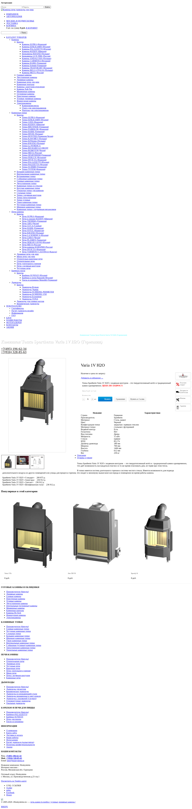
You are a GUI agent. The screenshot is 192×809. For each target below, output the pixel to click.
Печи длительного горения (29, 263)
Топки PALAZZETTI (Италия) (35, 162)
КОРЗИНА (11, 25)
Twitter (9, 788)
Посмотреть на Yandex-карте (14, 781)
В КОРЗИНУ (32, 28)
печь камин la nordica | (40, 802)
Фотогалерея (12, 740)
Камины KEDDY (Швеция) (34, 51)
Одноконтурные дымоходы (18, 701)
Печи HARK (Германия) (33, 228)
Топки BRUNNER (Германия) (35, 127)
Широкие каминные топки (29, 207)
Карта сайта (11, 733)
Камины (15, 40)
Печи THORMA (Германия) (34, 221)
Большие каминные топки (28, 172)
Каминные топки (19, 113)
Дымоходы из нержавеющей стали (21, 694)
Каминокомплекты (30, 106)
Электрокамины (24, 103)
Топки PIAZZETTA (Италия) (35, 164)
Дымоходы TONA (30, 299)
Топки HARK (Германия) (33, 131)
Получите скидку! (183, 384)
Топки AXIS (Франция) (32, 122)
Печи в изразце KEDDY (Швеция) (37, 219)
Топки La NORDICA (31, 146)
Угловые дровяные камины (29, 98)
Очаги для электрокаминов (34, 108)
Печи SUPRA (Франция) (33, 216)
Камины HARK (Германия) (34, 63)
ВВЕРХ (4, 807)
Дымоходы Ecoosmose (32, 296)
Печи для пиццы (13, 719)
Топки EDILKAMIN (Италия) (35, 120)
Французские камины (26, 101)
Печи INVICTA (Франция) (34, 249)
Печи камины (17, 212)
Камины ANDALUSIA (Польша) (36, 58)
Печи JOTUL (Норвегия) (33, 230)
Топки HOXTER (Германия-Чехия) (37, 136)
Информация (17, 313)
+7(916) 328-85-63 (14, 352)
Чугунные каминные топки (29, 205)
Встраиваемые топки (26, 176)
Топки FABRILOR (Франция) (35, 129)
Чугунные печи (24, 268)
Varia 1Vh (7, 573)
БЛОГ (9, 318)
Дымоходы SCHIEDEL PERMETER (38, 292)
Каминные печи (13, 678)
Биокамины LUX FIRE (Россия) (36, 56)
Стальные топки (24, 193)
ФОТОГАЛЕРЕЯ (14, 322)
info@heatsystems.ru (15, 760)
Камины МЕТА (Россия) (33, 73)
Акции (9, 747)
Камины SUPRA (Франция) (34, 44)
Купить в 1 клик (137, 399)
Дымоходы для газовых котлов (30, 301)
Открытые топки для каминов (30, 190)
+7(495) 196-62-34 (14, 348)
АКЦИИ (10, 327)
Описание (81, 455)
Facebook (10, 792)
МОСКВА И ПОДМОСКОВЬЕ (20, 21)
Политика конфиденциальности (20, 745)
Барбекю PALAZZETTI (16, 714)
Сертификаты (17, 308)
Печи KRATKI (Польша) (33, 233)
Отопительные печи (26, 261)
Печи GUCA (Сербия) (32, 226)
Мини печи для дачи (26, 256)
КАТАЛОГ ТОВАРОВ (16, 37)
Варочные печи (13, 668)
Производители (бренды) (17, 592)
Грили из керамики (14, 721)
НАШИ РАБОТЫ (14, 320)
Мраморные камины (26, 91)
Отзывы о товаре (84, 458)
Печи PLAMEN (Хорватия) (34, 240)
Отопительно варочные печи (30, 259)
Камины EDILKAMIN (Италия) (36, 47)
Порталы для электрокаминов (35, 110)
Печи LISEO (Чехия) (31, 238)
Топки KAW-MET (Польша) (34, 139)
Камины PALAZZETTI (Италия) (36, 49)
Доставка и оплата (14, 735)
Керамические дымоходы (28, 304)
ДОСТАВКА (12, 23)
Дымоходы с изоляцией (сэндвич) (21, 698)
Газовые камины (24, 75)
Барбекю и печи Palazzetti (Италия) (37, 278)
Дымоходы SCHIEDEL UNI (34, 294)
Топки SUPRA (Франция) (33, 117)
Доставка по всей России (184, 391)
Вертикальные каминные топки (31, 174)
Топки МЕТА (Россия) (32, 153)
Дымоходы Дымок (30, 289)
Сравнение (120, 399)
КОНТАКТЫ (12, 325)
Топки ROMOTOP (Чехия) (34, 150)
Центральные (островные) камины (21, 606)
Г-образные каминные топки (29, 179)
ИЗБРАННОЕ (12, 14)
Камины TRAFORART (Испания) (37, 68)
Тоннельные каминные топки (19, 650)
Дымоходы (16, 282)
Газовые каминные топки (28, 181)
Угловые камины (13, 601)
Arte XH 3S (72, 573)
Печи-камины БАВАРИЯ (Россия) (37, 247)
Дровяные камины (25, 80)
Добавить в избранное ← (92, 378)
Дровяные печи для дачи (28, 254)
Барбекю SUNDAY (14, 717)
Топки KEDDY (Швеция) (33, 124)
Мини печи (11, 673)
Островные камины (25, 94)
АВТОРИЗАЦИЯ (14, 16)
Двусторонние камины (27, 77)
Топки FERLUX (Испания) (34, 157)
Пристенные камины (26, 96)
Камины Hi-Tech (13, 613)
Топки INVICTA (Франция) (34, 160)
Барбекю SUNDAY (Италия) (34, 275)
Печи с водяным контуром (28, 266)
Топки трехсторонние (26, 197)
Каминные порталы (25, 84)
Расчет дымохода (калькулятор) (20, 742)
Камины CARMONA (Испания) (36, 61)
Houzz (9, 795)
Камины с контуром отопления (31, 87)
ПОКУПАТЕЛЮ (13, 306)
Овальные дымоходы (15, 703)
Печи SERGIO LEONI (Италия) (36, 242)
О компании (11, 730)
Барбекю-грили (18, 271)
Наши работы (12, 737)
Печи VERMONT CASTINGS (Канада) (39, 252)
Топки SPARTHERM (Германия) (36, 155)
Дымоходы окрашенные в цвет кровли (23, 696)
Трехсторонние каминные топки (20, 648)
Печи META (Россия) (31, 245)
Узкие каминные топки (27, 202)
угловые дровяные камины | (63, 802)
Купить (107, 399)
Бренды (20, 42)
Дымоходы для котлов (16, 689)
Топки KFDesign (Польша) (34, 141)
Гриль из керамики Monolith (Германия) (39, 280)
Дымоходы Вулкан (30, 287)
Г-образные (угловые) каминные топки (23, 645)
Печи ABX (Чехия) (30, 223)
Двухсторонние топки (26, 183)
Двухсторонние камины (17, 603)
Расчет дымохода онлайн (22, 311)
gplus (8, 790)
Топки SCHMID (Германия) (34, 167)
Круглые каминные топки (28, 188)
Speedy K (134, 573)
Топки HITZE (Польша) (32, 134)
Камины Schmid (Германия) (34, 65)
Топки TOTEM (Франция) (33, 169)
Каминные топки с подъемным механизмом (36, 209)
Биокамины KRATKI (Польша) (36, 54)
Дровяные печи (13, 664)
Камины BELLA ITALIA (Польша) (37, 70)
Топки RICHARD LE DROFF (35, 148)
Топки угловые (23, 200)
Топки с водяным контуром (29, 195)
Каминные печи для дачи (28, 82)
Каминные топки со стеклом (29, 186)
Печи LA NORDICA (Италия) (35, 235)
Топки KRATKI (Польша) (33, 143)
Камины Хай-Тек (24, 89)
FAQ (13, 315)
